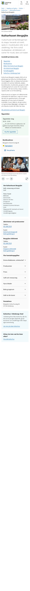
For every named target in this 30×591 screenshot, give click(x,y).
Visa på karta (11, 150)
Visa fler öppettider (10, 132)
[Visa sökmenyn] (21, 3)
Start (2, 8)
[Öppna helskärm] (27, 179)
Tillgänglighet (9, 146)
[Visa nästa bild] (11, 179)
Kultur (21, 8)
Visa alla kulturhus (8, 339)
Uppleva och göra (11, 8)
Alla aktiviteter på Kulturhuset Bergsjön (13, 110)
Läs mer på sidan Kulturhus (11, 326)
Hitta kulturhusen (15, 10)
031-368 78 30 (7, 226)
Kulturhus (4, 10)
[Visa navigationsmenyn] (27, 3)
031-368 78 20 (7, 243)
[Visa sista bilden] (3, 179)
